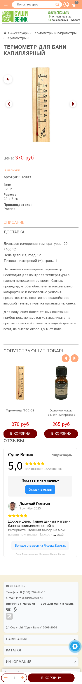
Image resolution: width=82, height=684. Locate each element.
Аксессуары (19, 33)
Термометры (16, 38)
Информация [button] (18, 662)
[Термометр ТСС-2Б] (20, 383)
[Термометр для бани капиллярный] (40, 104)
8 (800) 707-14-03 (58, 13)
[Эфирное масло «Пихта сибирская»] (61, 383)
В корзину (51, 678)
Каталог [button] (14, 651)
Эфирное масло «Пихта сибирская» (61, 412)
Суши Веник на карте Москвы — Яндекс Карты (40, 554)
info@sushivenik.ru (29, 598)
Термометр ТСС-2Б (20, 410)
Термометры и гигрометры (55, 33)
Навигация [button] (16, 639)
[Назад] (7, 79)
